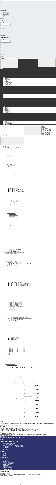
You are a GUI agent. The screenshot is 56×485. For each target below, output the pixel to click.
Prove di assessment (8, 352)
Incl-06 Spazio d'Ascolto (13, 215)
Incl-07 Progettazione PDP (16, 237)
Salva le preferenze (9, 435)
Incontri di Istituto (8, 353)
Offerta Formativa (45, 128)
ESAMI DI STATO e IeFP (46, 129)
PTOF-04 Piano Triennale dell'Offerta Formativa (13, 147)
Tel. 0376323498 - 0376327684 (9, 444)
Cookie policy (5, 459)
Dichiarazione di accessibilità (8, 463)
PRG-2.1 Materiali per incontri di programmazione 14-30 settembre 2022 (21, 318)
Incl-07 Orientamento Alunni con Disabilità (18, 238)
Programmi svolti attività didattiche (11, 253)
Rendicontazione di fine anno (10, 364)
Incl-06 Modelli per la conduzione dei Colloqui (17, 191)
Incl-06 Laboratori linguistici (14, 217)
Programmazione (8, 293)
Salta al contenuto (3, 0)
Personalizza (3, 425)
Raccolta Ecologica (8, 354)
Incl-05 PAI (9, 225)
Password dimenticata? (4, 26)
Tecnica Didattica (12, 309)
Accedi (2, 18)
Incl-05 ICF (9, 204)
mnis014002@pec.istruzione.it (14, 446)
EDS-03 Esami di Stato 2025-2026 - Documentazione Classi (19, 285)
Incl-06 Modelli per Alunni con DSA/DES (16, 190)
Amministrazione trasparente (7, 467)
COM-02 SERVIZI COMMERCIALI (13, 262)
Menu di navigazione (20, 144)
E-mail (12, 40)
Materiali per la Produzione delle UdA (15, 303)
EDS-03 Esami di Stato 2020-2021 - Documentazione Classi (48, 133)
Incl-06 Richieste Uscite (13, 202)
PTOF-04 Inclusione (8, 156)
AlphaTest (6, 355)
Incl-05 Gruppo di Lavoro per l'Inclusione (14, 249)
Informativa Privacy (6, 461)
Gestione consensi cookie (7, 466)
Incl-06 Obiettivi (12, 250)
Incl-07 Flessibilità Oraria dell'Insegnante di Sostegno (20, 235)
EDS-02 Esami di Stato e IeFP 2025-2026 (14, 282)
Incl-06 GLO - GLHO (13, 201)
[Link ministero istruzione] (5, 1)
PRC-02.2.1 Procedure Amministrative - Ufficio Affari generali (20, 348)
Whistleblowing (5, 465)
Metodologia (11, 307)
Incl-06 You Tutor (12, 216)
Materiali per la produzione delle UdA (15, 304)
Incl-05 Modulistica (10, 199)
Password (12, 24)
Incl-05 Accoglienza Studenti (12, 203)
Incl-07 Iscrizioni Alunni (15, 239)
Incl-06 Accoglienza (12, 214)
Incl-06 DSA (11, 166)
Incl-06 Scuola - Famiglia (13, 200)
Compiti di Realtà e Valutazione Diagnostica (16, 306)
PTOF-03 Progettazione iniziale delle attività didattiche (14, 252)
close (2, 68)
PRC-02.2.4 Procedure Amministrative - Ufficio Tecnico (19, 351)
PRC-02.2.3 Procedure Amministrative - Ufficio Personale (19, 350)
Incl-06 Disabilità (12, 165)
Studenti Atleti (13, 179)
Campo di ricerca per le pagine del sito (7, 134)
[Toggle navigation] (9, 63)
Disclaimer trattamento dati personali (6, 475)
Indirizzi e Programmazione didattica (11, 261)
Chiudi (2, 47)
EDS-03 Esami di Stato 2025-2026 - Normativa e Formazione (20, 283)
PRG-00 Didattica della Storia (12, 320)
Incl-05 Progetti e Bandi (11, 213)
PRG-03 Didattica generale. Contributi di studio (15, 319)
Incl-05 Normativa (10, 164)
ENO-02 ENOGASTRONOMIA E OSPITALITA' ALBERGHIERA (19, 263)
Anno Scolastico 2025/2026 (12, 365)
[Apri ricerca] (47, 62)
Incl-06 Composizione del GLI (14, 251)
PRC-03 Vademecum (13, 339)
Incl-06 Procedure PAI (13, 233)
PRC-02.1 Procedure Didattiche (12, 337)
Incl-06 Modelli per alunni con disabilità (16, 189)
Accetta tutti (17, 425)
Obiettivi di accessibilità (7, 464)
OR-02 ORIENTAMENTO (12, 265)
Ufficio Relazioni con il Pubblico (8, 462)
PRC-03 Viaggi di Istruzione (14, 338)
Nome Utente (13, 23)
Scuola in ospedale (14, 178)
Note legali (4, 460)
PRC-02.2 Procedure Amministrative (13, 347)
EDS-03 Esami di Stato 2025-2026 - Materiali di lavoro (18, 284)
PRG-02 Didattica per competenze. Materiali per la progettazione (18, 317)
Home (43, 126)
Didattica (43, 127)
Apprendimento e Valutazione (14, 305)
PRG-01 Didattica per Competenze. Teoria (14, 302)
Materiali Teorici (12, 308)
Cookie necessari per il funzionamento (7, 433)
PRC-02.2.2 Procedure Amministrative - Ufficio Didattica (19, 349)
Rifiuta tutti (9, 425)
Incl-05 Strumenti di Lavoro (12, 188)
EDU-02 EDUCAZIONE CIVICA (13, 264)
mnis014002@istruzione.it (14, 445)
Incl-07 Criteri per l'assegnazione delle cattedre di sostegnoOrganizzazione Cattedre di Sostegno (27, 236)
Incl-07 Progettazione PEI (15, 234)
